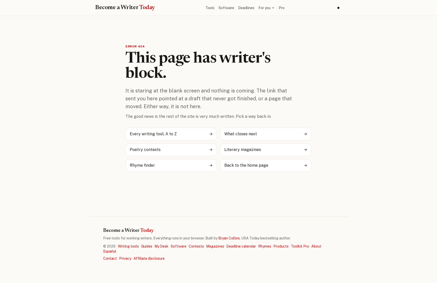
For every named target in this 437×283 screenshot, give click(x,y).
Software (226, 8)
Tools (209, 8)
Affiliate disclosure (149, 258)
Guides (146, 246)
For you (264, 8)
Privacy (125, 258)
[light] (338, 7)
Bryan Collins (229, 238)
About (316, 246)
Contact (110, 258)
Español (109, 251)
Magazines (215, 246)
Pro (282, 8)
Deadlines (246, 8)
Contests (196, 246)
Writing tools (128, 246)
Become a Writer (125, 8)
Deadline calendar (241, 246)
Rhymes (264, 246)
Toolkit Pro (300, 246)
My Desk (161, 246)
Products (281, 246)
